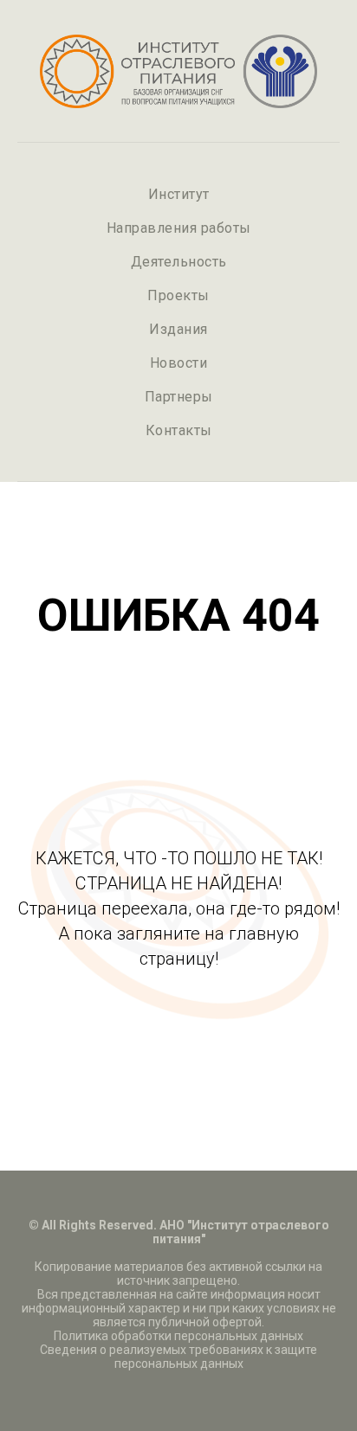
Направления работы (179, 228)
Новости (179, 363)
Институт (179, 194)
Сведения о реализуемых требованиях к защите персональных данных (178, 1356)
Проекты (178, 295)
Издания (178, 329)
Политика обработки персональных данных (178, 1336)
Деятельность (179, 261)
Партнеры (179, 396)
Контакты (179, 430)
